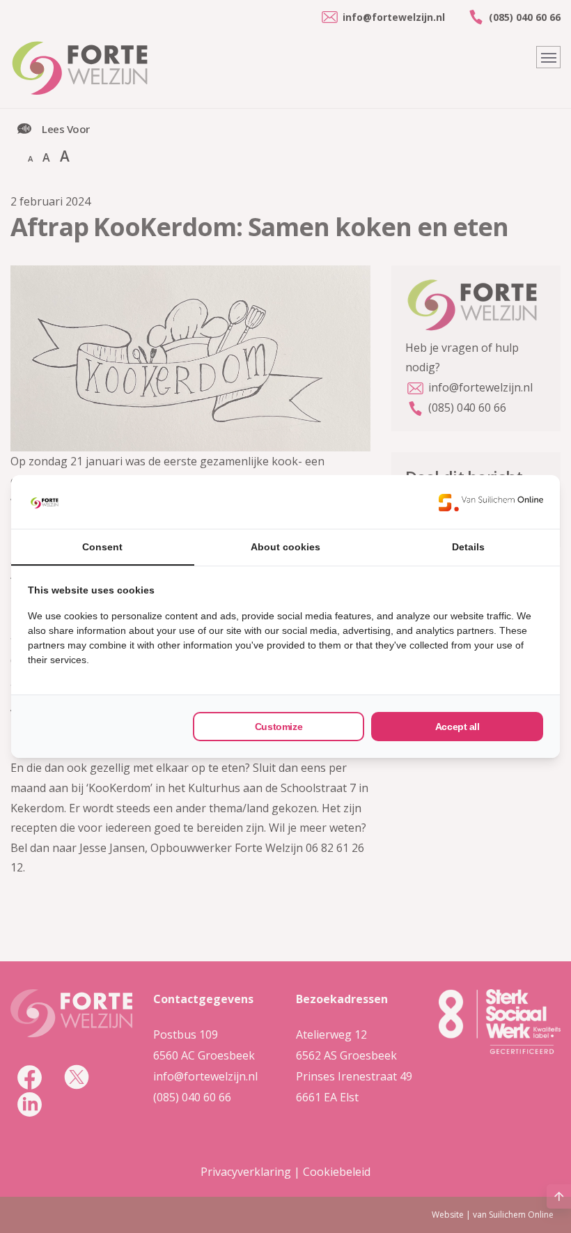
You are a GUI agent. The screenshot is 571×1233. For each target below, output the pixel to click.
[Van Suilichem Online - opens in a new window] (491, 502)
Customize (278, 726)
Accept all (457, 726)
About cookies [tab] (285, 546)
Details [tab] (468, 546)
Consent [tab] (102, 546)
